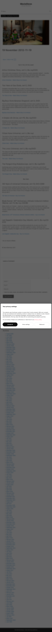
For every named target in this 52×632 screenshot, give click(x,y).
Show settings (26, 324)
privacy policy (38, 319)
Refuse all (41, 324)
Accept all (10, 324)
